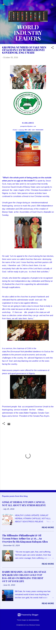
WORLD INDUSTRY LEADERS (28, 32)
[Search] (52, 5)
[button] (52, 48)
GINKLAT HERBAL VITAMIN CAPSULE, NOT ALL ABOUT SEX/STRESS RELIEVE (24, 504)
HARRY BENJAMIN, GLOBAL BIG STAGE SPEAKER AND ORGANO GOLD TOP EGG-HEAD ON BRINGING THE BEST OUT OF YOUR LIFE (24, 576)
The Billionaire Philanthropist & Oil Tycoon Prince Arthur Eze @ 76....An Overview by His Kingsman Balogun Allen (25, 538)
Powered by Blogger (29, 615)
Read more (48, 527)
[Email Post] (8, 425)
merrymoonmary (34, 620)
